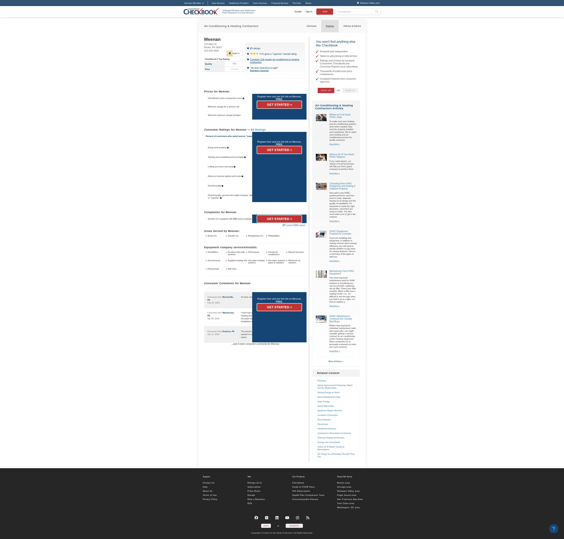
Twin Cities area (345, 503)
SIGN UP (326, 90)
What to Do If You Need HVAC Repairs (341, 155)
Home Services (260, 3)
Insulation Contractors (328, 415)
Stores (308, 3)
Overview (312, 26)
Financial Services (279, 3)
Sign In (309, 11)
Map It (236, 53)
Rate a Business (256, 499)
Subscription (254, 487)
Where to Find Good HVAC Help (339, 116)
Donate (298, 11)
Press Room (253, 491)
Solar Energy (324, 401)
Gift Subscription (301, 491)
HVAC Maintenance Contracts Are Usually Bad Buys (340, 319)
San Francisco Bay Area (350, 499)
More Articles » (336, 361)
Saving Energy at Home (329, 392)
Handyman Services (327, 428)
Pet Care (297, 3)
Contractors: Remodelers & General (334, 433)
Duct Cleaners (324, 419)
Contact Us (208, 483)
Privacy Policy (210, 499)
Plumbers (322, 381)
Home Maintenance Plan (329, 397)
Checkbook (298, 483)
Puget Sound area (346, 495)
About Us (207, 491)
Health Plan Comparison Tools (308, 495)
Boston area (343, 483)
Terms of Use (210, 495)
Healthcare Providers (239, 3)
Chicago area (344, 487)
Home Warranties (326, 406)
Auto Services (218, 3)
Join (324, 11)
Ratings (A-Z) (254, 483)
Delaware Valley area (348, 491)
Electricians (323, 424)
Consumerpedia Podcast (305, 499)
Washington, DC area (348, 507)
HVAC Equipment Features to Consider (340, 232)
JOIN (266, 526)
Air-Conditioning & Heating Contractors (231, 26)
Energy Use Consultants (329, 442)
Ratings (330, 26)
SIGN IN (350, 90)
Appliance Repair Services (330, 410)
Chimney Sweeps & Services (331, 437)
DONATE (294, 526)
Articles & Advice (352, 26)
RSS (249, 503)
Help (205, 487)
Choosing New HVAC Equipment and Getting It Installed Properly (342, 186)
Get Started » (279, 104)
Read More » (334, 144)
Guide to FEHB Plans (303, 487)
